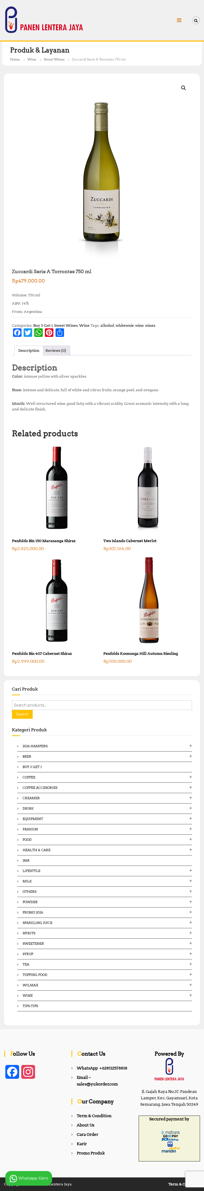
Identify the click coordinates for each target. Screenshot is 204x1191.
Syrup (28, 954)
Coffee (29, 777)
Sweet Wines (54, 59)
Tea (26, 964)
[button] (183, 88)
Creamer (31, 798)
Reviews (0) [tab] (55, 350)
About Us (85, 1125)
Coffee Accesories (40, 788)
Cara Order (87, 1134)
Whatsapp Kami (32, 1178)
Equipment (33, 819)
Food (27, 840)
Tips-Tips (30, 1006)
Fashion (30, 829)
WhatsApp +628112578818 (102, 1068)
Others (29, 892)
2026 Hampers (35, 746)
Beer (27, 756)
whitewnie (125, 325)
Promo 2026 (33, 912)
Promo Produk (91, 1153)
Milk (27, 881)
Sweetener (33, 944)
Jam (26, 860)
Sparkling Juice (37, 923)
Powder (30, 902)
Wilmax (30, 985)
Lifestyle (31, 871)
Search (22, 714)
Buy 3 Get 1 (43, 325)
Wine (31, 59)
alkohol (107, 325)
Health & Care (36, 850)
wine (139, 325)
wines (150, 325)
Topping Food (35, 975)
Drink (28, 808)
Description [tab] (28, 350)
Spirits (29, 933)
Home (15, 59)
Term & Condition (94, 1115)
